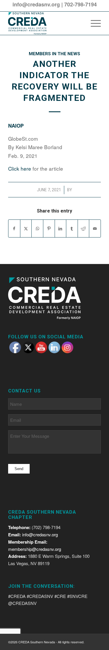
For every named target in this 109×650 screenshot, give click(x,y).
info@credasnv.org (36, 4)
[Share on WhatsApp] (37, 228)
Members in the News (54, 53)
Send (19, 469)
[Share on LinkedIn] (60, 228)
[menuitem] (93, 23)
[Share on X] (26, 228)
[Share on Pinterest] (49, 228)
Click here (19, 168)
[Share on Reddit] (83, 228)
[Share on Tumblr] (72, 228)
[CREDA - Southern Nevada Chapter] (45, 23)
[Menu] (93, 23)
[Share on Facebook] (14, 228)
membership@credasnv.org (34, 549)
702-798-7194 (80, 4)
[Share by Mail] (95, 228)
